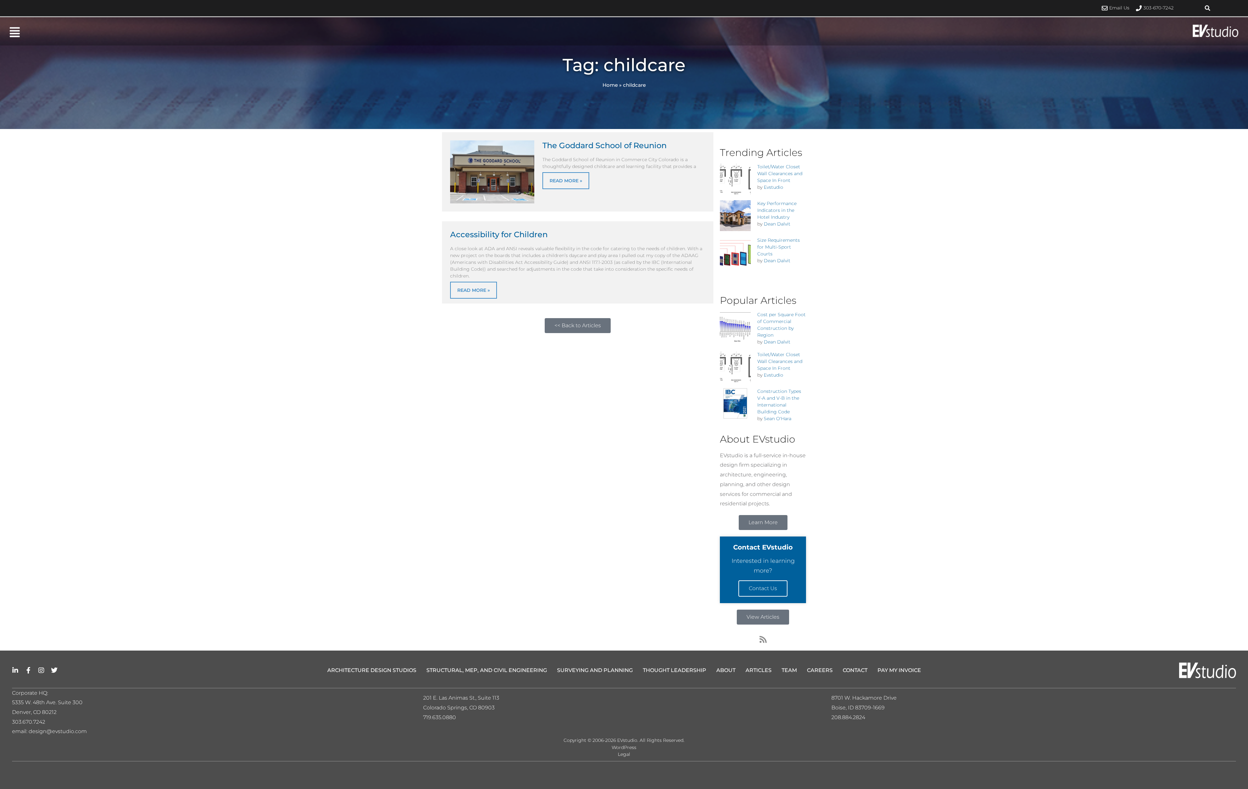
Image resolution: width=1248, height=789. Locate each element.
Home (610, 85)
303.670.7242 (28, 722)
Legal (624, 754)
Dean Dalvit (777, 224)
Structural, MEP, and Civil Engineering (486, 670)
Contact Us (763, 588)
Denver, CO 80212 (34, 712)
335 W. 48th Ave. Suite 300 (49, 702)
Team (789, 670)
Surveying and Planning (595, 670)
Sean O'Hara (777, 418)
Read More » (566, 181)
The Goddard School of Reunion (604, 145)
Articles (759, 670)
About (725, 670)
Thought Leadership (674, 670)
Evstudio (773, 187)
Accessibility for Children (499, 234)
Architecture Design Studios (371, 670)
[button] (1208, 8)
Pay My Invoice (899, 670)
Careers (820, 670)
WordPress (624, 747)
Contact (855, 670)
